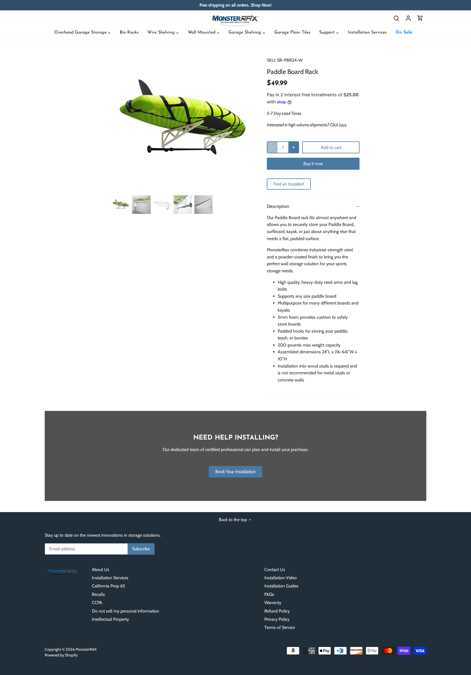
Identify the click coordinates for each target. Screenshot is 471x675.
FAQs (269, 594)
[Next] (245, 121)
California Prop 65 (108, 586)
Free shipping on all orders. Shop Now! (235, 5)
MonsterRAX (86, 649)
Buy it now (313, 163)
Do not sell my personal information (125, 611)
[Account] (408, 17)
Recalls (98, 594)
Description (278, 206)
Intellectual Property (110, 619)
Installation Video (280, 577)
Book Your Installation (235, 471)
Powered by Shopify (61, 655)
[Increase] (293, 147)
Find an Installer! (288, 184)
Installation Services (110, 577)
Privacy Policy (276, 619)
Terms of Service (279, 627)
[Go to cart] (420, 17)
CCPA (97, 602)
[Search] (396, 17)
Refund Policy (277, 611)
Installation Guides (281, 586)
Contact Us (274, 569)
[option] (182, 122)
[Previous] (119, 121)
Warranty (272, 602)
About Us (100, 569)
